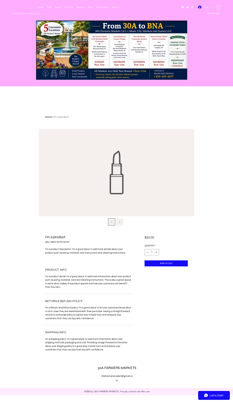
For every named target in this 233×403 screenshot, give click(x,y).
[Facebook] (192, 7)
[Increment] (156, 252)
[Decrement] (147, 252)
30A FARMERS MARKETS (117, 368)
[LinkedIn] (187, 7)
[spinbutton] (151, 252)
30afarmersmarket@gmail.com (27, 13)
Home (48, 117)
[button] (218, 7)
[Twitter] (182, 7)
